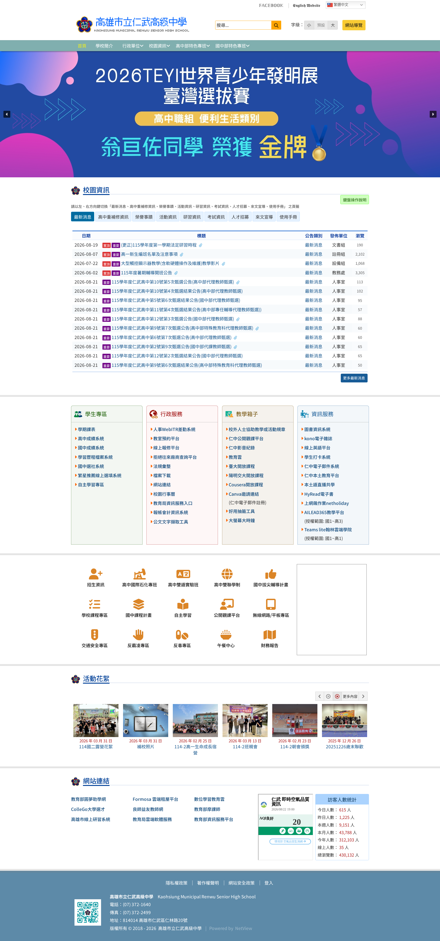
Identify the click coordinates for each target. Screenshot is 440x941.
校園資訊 (157, 45)
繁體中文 (340, 5)
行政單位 (131, 45)
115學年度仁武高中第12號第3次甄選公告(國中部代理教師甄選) (168, 318)
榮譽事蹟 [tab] (144, 217)
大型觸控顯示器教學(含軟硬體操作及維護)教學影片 (161, 263)
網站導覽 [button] (354, 25)
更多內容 (350, 696)
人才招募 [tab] (240, 217)
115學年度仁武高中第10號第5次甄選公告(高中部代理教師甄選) (168, 281)
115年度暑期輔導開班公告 (137, 272)
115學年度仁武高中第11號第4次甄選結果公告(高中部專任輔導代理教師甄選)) (182, 309)
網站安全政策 (241, 883)
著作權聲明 (208, 883)
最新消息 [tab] (82, 217)
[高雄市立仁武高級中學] (132, 25)
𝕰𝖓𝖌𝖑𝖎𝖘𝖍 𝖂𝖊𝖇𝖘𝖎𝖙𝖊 (306, 5)
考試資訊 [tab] (216, 217)
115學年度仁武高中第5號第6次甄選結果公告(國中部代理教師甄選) (171, 300)
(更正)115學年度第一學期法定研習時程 (150, 245)
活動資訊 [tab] (168, 217)
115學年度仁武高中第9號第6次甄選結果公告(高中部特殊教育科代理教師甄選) (182, 365)
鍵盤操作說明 (354, 200)
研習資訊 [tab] (192, 217)
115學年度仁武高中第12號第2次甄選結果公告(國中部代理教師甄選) (173, 355)
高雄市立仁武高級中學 (179, 928)
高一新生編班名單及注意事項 (140, 254)
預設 (321, 25)
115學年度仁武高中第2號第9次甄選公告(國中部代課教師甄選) (167, 346)
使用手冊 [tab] (288, 217)
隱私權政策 (176, 883)
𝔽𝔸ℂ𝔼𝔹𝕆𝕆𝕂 (271, 5)
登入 (268, 883)
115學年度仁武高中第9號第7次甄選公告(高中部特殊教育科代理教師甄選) (178, 328)
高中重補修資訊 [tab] (113, 217)
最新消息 (313, 245)
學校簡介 (104, 45)
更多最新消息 (354, 378)
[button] (6, 114)
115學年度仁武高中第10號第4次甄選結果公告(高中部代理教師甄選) (173, 291)
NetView (243, 928)
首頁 (82, 45)
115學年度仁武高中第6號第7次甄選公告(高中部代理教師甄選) (167, 337)
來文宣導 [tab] (264, 217)
